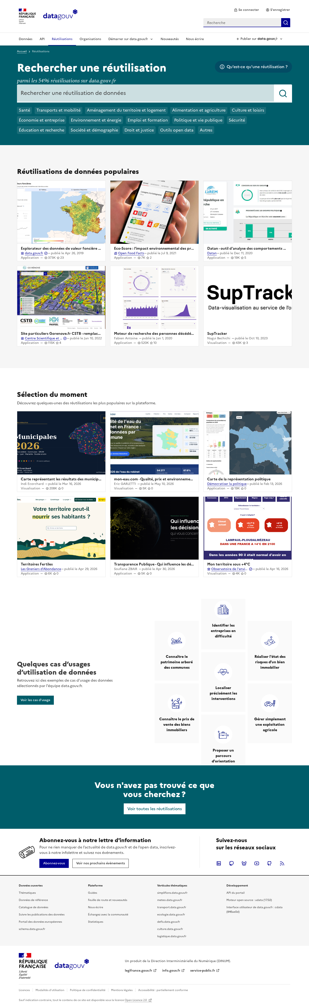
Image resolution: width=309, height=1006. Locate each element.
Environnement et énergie (96, 120)
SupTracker (217, 333)
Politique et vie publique (198, 120)
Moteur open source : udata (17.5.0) (249, 900)
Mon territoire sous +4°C (228, 564)
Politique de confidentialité (87, 990)
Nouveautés (170, 39)
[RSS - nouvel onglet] (282, 863)
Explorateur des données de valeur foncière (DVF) (65, 248)
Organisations (90, 39)
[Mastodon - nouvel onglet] (231, 863)
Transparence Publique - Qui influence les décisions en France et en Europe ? (180, 564)
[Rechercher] (283, 93)
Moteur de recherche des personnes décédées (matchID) (164, 333)
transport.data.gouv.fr (171, 907)
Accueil (22, 51)
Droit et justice (139, 130)
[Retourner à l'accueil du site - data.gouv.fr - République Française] (72, 965)
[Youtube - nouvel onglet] (256, 863)
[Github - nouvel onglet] (269, 863)
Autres (206, 130)
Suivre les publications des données (41, 915)
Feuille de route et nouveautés (107, 900)
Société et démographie (94, 130)
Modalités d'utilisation (50, 990)
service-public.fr (202, 970)
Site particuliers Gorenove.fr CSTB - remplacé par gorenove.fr (74, 333)
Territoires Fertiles (37, 564)
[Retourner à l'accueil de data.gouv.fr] (60, 16)
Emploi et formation (148, 120)
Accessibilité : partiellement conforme (163, 990)
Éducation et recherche (41, 130)
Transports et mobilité (58, 110)
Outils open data (176, 130)
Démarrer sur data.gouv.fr (128, 39)
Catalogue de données (33, 907)
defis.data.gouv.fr (168, 922)
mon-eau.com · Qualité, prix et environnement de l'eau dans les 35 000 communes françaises (194, 479)
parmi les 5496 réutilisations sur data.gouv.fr (66, 81)
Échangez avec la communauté (108, 915)
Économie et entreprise (41, 120)
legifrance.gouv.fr (138, 970)
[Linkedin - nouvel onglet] (218, 863)
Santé (24, 110)
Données (25, 39)
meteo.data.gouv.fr (169, 900)
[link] (246, 9)
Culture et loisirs (248, 110)
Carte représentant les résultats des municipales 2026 (68, 479)
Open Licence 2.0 (136, 1000)
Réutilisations (62, 39)
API (42, 39)
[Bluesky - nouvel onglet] (244, 863)
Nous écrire (195, 39)
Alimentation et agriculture (199, 110)
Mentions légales (122, 990)
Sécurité (237, 120)
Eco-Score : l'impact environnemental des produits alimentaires (169, 248)
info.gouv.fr (171, 970)
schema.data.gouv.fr (32, 929)
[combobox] (246, 22)
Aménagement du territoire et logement (126, 110)
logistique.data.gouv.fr (171, 936)
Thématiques (27, 893)
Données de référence (33, 900)
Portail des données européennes (40, 922)
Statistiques (95, 922)
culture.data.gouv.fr (170, 929)
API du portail (235, 893)
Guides (92, 893)
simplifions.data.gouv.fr (172, 893)
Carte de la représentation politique (239, 479)
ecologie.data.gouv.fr (171, 915)
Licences (24, 990)
